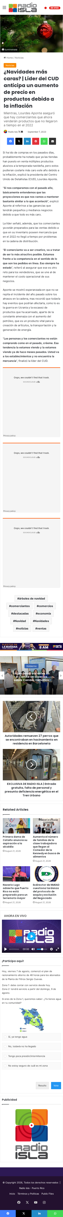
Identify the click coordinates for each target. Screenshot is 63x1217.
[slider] (14, 949)
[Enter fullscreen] (57, 949)
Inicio (12, 1193)
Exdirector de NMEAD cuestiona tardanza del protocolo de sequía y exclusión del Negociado (46, 891)
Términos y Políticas (28, 1193)
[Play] (5, 949)
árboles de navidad (32, 598)
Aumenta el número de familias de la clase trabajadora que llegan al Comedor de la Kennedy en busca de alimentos (46, 846)
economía (44, 613)
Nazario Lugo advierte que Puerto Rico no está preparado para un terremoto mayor (16, 891)
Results (42, 1085)
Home (9, 57)
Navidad (20, 621)
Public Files (47, 1193)
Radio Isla (13, 131)
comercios (45, 606)
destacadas (21, 613)
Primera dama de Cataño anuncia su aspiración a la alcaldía (15, 841)
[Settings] (51, 949)
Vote (56, 1085)
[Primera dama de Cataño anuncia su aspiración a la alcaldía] (16, 825)
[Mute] (33, 949)
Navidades (42, 621)
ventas (41, 628)
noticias (23, 628)
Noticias (19, 57)
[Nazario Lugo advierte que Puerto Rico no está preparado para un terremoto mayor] (16, 874)
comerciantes (20, 606)
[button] (31, 1020)
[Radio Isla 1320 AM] (23, 7)
